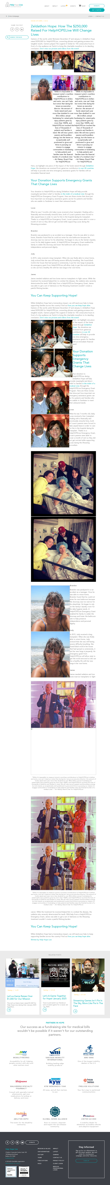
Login (90, 16)
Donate (97, 6)
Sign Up (86, 1160)
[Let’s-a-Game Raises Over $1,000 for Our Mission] (22, 973)
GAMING (56, 1154)
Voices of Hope (36, 21)
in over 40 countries (86, 168)
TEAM (40, 1157)
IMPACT (55, 1148)
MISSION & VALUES (44, 1148)
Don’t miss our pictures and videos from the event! (59, 49)
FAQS (39, 1163)
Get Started (96, 10)
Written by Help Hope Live (41, 940)
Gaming (10, 990)
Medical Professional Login (58, 1168)
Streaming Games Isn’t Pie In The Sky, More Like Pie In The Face (88, 1003)
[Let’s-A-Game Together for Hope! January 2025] (55, 973)
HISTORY (41, 1154)
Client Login (58, 1163)
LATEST (55, 1151)
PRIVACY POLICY (58, 1160)
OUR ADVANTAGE (44, 1151)
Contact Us (99, 16)
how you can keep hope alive (79, 305)
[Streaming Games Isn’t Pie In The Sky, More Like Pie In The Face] (88, 975)
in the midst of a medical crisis (72, 194)
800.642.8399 (10, 1158)
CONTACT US (57, 1157)
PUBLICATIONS (43, 1160)
